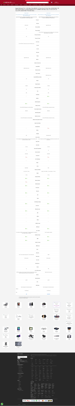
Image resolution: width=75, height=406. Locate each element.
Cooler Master (43, 368)
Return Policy (20, 368)
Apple (36, 359)
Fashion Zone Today (21, 390)
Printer (21, 4)
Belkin (43, 366)
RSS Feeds (20, 387)
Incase (32, 373)
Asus (39, 359)
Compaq (47, 359)
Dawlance (32, 370)
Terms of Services (21, 371)
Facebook (20, 381)
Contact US (19, 404)
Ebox (35, 370)
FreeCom (48, 370)
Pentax (32, 376)
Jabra (35, 373)
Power (44, 4)
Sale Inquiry (20, 374)
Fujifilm (51, 370)
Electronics (25, 4)
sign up (19, 358)
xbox (43, 380)
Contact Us (20, 377)
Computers (16, 4)
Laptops (4, 4)
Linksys (44, 373)
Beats (39, 366)
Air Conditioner (35, 4)
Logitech (48, 373)
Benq (47, 366)
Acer (31, 359)
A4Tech (32, 366)
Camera (30, 4)
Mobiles (12, 4)
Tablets (8, 4)
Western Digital (40, 380)
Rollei (39, 376)
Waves (32, 380)
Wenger (36, 380)
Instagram (20, 384)
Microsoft (51, 373)
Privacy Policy (20, 370)
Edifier (43, 370)
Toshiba (32, 364)
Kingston (40, 373)
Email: (18, 356)
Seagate (44, 376)
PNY (35, 376)
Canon (51, 366)
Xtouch (47, 380)
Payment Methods (21, 367)
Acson (36, 366)
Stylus (51, 376)
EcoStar (40, 370)
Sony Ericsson (51, 362)
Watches (40, 4)
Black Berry (44, 359)
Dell (50, 359)
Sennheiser (48, 376)
